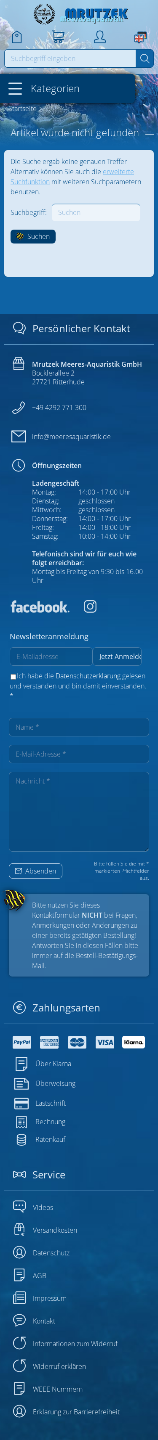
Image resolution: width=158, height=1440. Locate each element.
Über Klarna (53, 1063)
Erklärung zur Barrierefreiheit (76, 1411)
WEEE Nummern (58, 1389)
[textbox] (70, 58)
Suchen (38, 236)
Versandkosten (55, 1230)
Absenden (40, 871)
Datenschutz (51, 1252)
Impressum (50, 1298)
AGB (39, 1275)
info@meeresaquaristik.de (71, 436)
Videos (43, 1207)
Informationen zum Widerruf (75, 1343)
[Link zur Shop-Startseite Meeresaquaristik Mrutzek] (79, 14)
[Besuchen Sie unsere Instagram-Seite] (84, 610)
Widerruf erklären (59, 1366)
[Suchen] (145, 58)
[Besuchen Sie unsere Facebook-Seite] (40, 610)
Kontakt (44, 1321)
